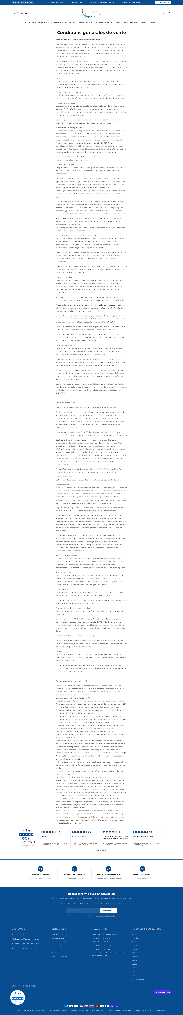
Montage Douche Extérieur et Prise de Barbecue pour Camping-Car (111, 954)
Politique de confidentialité (58, 1010)
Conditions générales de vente (143, 1010)
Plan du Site (57, 949)
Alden (134, 942)
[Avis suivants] (163, 838)
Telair (134, 972)
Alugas (134, 934)
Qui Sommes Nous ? (60, 934)
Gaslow (135, 957)
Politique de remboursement (78, 1010)
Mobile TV (136, 964)
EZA (133, 953)
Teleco (134, 975)
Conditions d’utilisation (97, 1010)
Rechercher (56, 945)
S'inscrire (107, 910)
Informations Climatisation (103, 945)
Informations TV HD (100, 942)
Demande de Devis (59, 942)
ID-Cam (135, 960)
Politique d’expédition (114, 1010)
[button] (20, 13)
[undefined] (34, 842)
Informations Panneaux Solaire (104, 949)
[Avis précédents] (38, 838)
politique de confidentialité (105, 916)
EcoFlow (135, 949)
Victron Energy (138, 979)
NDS (133, 968)
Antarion (135, 938)
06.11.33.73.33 (21, 934)
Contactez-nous (58, 938)
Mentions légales (160, 1010)
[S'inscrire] (47, 992)
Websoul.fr (43, 1010)
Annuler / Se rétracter (60, 957)
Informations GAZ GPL (101, 938)
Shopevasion (26, 1010)
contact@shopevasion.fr (28, 939)
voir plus (125, 838)
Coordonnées (127, 1010)
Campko (135, 945)
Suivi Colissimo (58, 953)
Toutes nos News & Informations (105, 934)
